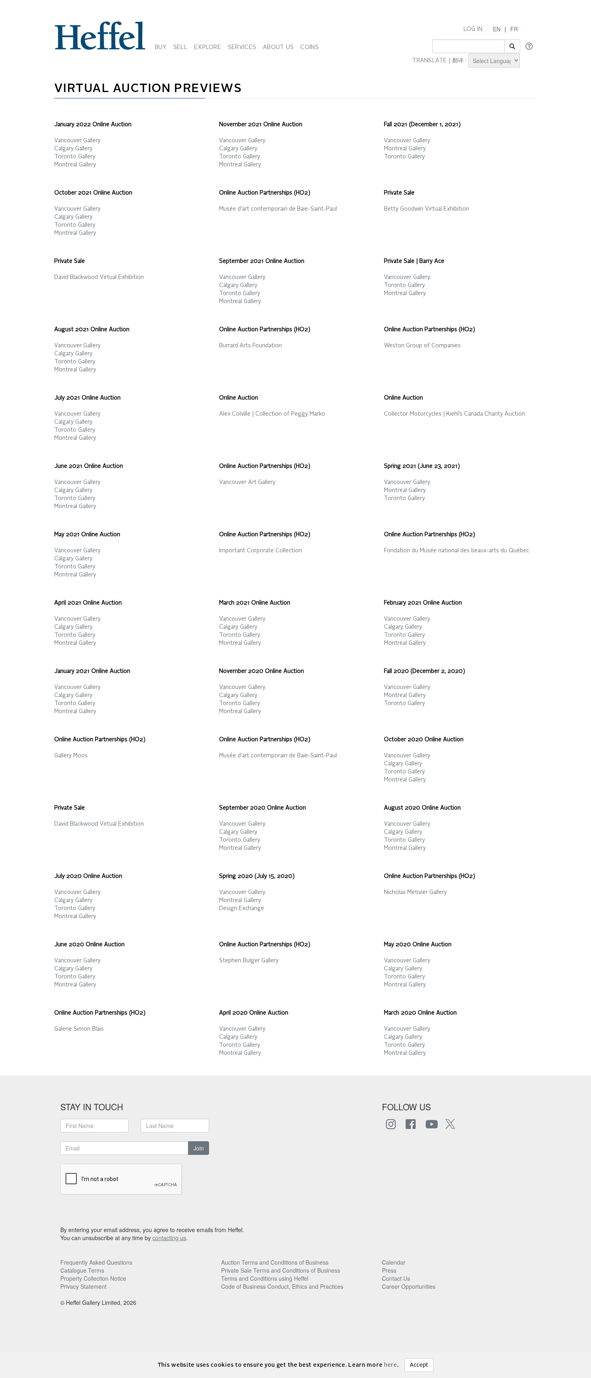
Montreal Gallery (75, 165)
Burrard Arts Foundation (250, 346)
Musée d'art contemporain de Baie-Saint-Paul (278, 209)
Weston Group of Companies (422, 346)
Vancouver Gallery (77, 141)
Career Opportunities (408, 1286)
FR (514, 29)
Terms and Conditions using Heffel (264, 1278)
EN (497, 29)
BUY (160, 47)
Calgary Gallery (73, 149)
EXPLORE (207, 47)
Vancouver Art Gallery (247, 482)
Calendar (393, 1262)
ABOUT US (278, 47)
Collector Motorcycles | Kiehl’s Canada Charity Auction (454, 414)
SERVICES (242, 47)
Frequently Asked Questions (96, 1262)
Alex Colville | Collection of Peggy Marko (272, 414)
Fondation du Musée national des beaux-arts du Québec (456, 551)
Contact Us (396, 1278)
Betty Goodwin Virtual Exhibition (426, 209)
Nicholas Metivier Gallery (415, 892)
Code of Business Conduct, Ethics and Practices (282, 1286)
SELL (180, 47)
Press (389, 1270)
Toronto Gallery (74, 157)
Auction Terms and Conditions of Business (274, 1262)
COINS (309, 47)
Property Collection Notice (93, 1278)
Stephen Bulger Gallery (249, 961)
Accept (419, 1365)
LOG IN (473, 29)
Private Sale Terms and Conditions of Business (280, 1270)
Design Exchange (241, 908)
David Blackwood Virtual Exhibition (99, 277)
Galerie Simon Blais (79, 1029)
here (390, 1365)
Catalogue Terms (82, 1270)
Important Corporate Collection (260, 551)
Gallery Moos (71, 756)
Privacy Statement (83, 1286)
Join (198, 1148)
